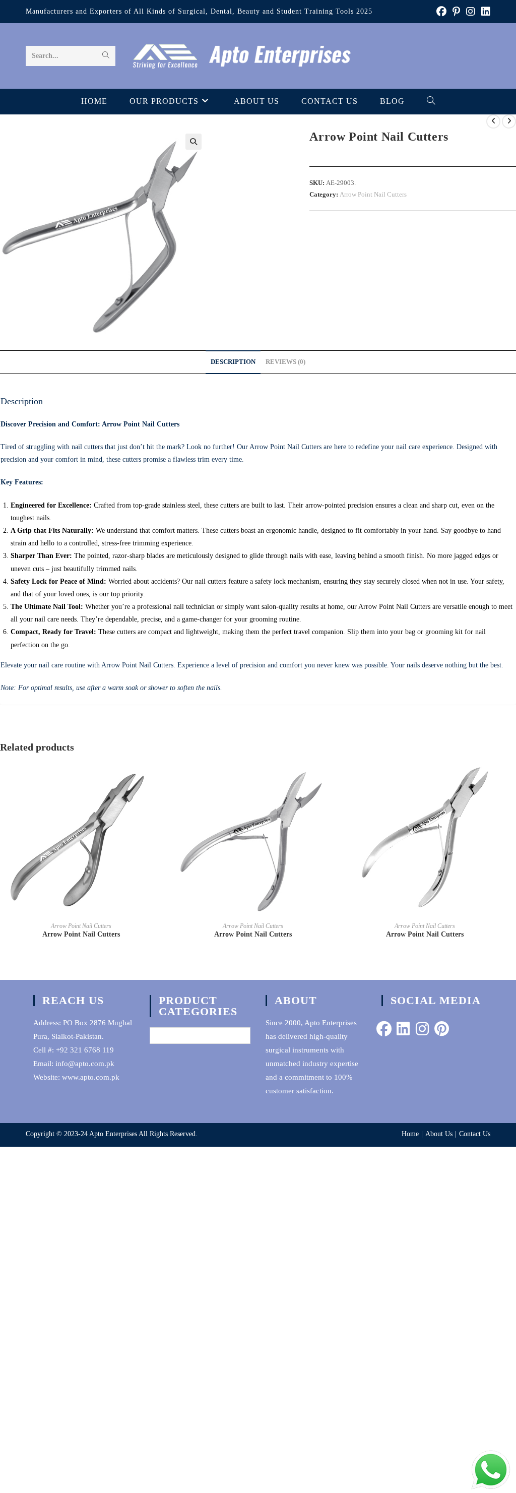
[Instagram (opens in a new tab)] (470, 12)
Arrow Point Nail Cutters (373, 194)
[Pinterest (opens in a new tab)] (456, 12)
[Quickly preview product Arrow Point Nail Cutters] (159, 779)
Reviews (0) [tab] (285, 361)
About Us (439, 1134)
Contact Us (474, 1134)
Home (410, 1134)
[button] (193, 142)
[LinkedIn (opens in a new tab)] (484, 12)
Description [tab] (233, 361)
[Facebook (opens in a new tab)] (441, 12)
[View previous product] (493, 121)
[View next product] (509, 121)
